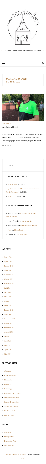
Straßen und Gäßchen (11, 406)
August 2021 (8, 332)
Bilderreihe (8, 380)
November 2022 (9, 275)
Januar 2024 (8, 257)
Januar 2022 (8, 314)
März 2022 (7, 306)
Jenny (10, 230)
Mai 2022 (7, 297)
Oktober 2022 (8, 279)
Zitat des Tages (9, 415)
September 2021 (9, 328)
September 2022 (9, 284)
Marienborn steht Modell (28, 225)
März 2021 (7, 354)
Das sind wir (8, 384)
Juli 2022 (7, 288)
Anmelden (7, 432)
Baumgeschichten (10, 375)
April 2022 (8, 301)
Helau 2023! (12, 196)
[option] (23, 107)
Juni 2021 (7, 341)
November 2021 (9, 319)
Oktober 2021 (8, 323)
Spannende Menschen (11, 402)
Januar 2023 (8, 270)
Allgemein (6, 123)
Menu (7, 63)
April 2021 (8, 350)
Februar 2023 (8, 266)
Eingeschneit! (12, 184)
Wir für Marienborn (10, 411)
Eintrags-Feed (9, 437)
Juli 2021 (7, 336)
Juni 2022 (7, 292)
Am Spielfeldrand (10, 127)
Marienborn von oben (11, 398)
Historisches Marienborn (12, 393)
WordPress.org (9, 445)
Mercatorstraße (27, 221)
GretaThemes (23, 459)
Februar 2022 (8, 310)
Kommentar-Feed (10, 441)
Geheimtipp (8, 389)
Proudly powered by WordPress (16, 454)
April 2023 (8, 261)
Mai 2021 (7, 345)
